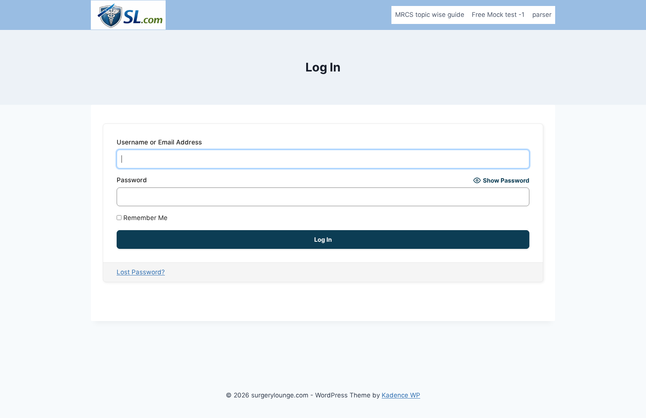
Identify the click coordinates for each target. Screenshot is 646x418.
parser (541, 14)
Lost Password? (141, 272)
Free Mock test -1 (498, 14)
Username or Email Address (159, 142)
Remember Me (144, 218)
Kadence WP (401, 395)
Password (132, 180)
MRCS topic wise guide (429, 14)
